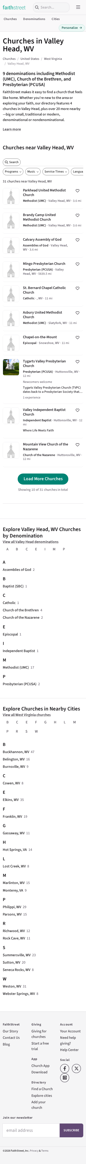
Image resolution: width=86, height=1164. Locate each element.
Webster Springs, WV (19, 993)
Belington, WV (14, 759)
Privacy (34, 1151)
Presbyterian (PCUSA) (19, 684)
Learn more (12, 129)
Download (39, 1072)
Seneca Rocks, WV (16, 969)
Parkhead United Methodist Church (43, 196)
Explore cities (41, 1095)
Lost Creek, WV (14, 866)
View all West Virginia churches (27, 714)
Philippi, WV (12, 907)
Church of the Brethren (21, 610)
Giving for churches (39, 1033)
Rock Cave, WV (14, 938)
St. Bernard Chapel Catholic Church (43, 294)
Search (14, 162)
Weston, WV (12, 986)
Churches (10, 19)
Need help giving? (68, 1040)
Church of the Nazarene (21, 617)
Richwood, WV (14, 930)
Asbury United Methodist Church (43, 318)
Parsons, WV (12, 914)
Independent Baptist (19, 650)
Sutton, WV (11, 962)
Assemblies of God (17, 569)
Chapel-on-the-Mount (43, 343)
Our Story (10, 1031)
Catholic (9, 602)
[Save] (77, 190)
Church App (40, 1065)
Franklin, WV (12, 816)
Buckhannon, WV (16, 751)
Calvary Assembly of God (43, 245)
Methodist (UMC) (16, 667)
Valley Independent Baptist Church (43, 421)
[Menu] (78, 7)
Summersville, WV (17, 955)
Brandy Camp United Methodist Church (43, 221)
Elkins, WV (11, 799)
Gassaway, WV (14, 833)
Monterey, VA (13, 890)
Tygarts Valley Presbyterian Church (43, 379)
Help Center (69, 1049)
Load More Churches (43, 479)
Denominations (34, 19)
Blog (6, 1044)
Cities (56, 19)
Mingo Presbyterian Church (43, 270)
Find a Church (42, 1089)
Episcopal (10, 634)
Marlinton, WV (14, 882)
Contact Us (11, 1037)
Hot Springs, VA (15, 849)
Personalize (72, 28)
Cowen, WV (11, 783)
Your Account (70, 1031)
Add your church (38, 1104)
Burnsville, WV (14, 766)
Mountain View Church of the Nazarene (43, 452)
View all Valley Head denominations (30, 541)
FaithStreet (14, 7)
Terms (44, 1151)
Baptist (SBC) (13, 586)
